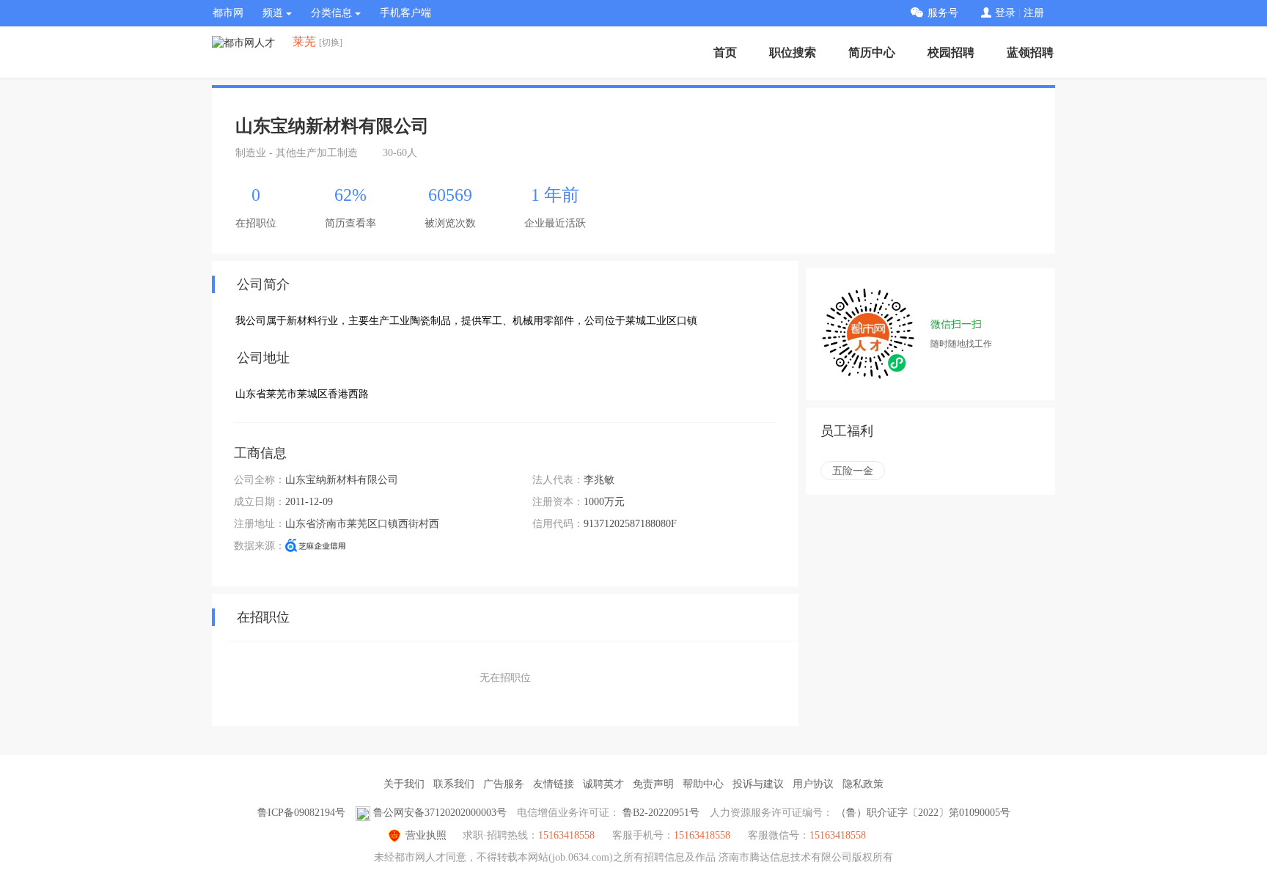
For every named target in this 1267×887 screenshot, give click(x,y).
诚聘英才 (603, 784)
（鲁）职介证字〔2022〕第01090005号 (923, 812)
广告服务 (503, 784)
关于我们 (404, 784)
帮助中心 (703, 784)
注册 (1034, 12)
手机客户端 (405, 12)
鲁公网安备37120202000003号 (440, 812)
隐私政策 (863, 784)
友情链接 (553, 784)
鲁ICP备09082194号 (301, 812)
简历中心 (871, 52)
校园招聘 (951, 52)
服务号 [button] (943, 12)
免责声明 (653, 784)
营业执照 (426, 835)
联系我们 (453, 784)
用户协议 (813, 784)
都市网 (228, 12)
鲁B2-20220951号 (661, 812)
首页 (725, 52)
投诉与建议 (758, 784)
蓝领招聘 (1030, 52)
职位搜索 (792, 52)
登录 (1005, 12)
